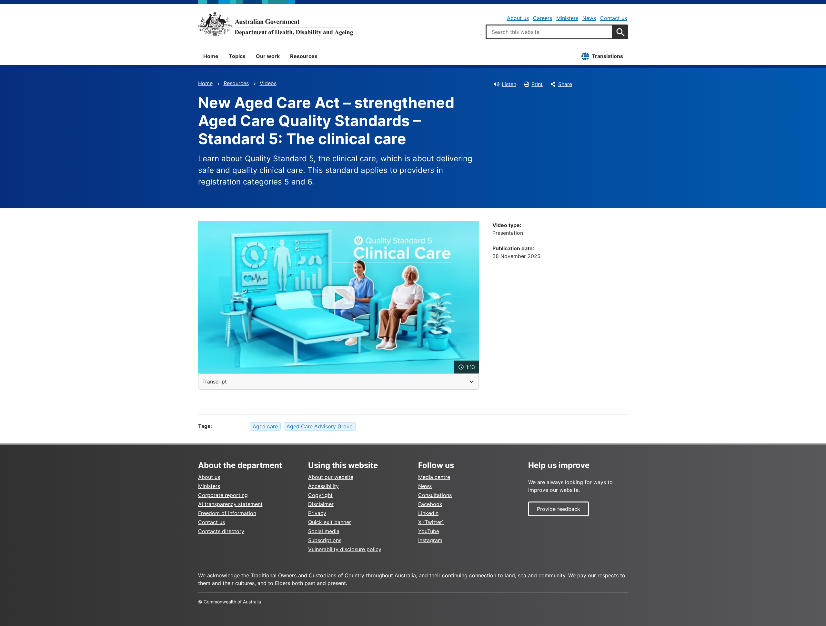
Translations (607, 56)
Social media (323, 531)
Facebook (430, 504)
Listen (509, 84)
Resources (303, 56)
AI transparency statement (230, 504)
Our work (268, 56)
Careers (542, 18)
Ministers (567, 18)
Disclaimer (321, 504)
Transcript (214, 381)
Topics (237, 56)
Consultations (435, 495)
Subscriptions (324, 540)
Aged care (265, 426)
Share (565, 84)
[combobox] (549, 32)
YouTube (428, 531)
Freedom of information (227, 513)
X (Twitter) (431, 522)
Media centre (434, 477)
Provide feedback (558, 509)
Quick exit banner (329, 522)
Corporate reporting (223, 495)
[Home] (275, 24)
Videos (268, 83)
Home (210, 56)
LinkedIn (428, 513)
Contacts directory (221, 531)
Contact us (613, 18)
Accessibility (323, 486)
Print (537, 84)
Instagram (430, 540)
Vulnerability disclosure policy (344, 549)
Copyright (320, 495)
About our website (330, 477)
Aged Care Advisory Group (320, 426)
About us (518, 18)
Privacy (317, 513)
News (589, 18)
